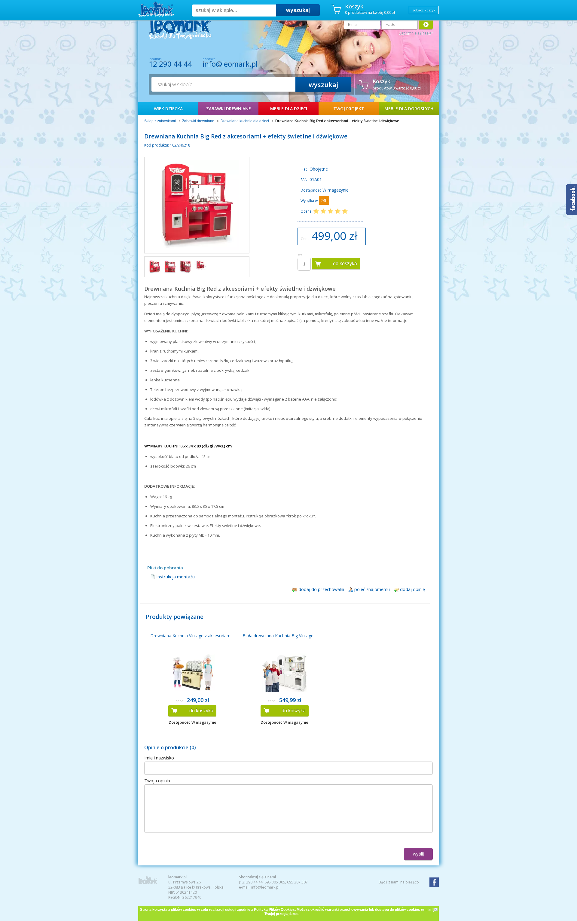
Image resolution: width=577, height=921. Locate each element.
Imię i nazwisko (159, 758)
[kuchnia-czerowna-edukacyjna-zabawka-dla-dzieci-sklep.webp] (154, 267)
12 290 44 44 (170, 64)
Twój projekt (348, 108)
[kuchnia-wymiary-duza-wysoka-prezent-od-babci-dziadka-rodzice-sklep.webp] (200, 265)
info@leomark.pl (230, 64)
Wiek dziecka (168, 108)
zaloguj (426, 24)
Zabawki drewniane (228, 108)
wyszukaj (298, 10)
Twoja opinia (157, 780)
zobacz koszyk (423, 10)
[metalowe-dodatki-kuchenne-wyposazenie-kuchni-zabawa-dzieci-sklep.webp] (185, 267)
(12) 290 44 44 (251, 882)
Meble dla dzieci (288, 108)
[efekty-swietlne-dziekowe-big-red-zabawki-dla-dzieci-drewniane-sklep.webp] (170, 267)
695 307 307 (297, 882)
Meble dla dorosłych (408, 108)
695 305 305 (274, 882)
